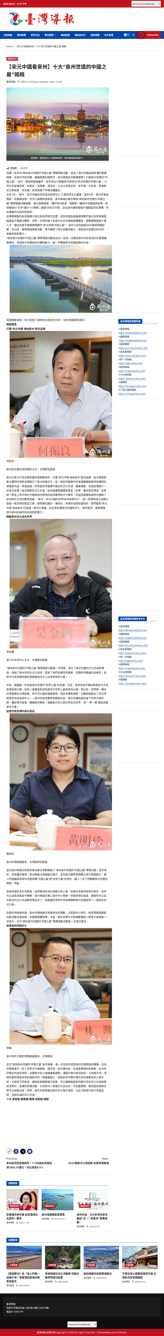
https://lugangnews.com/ (131, 370)
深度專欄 (94, 35)
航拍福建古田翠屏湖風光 (98, 1273)
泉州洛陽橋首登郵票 (53, 1214)
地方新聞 (108, 35)
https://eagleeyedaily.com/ (132, 340)
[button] (133, 35)
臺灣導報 (10, 81)
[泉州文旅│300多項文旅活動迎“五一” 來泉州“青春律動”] (93, 1199)
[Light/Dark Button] (127, 34)
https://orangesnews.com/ (132, 385)
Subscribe (152, 34)
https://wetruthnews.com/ (132, 355)
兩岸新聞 (21, 35)
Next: (88, 1161)
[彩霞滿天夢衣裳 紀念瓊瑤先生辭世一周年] (22, 1199)
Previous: (29, 1163)
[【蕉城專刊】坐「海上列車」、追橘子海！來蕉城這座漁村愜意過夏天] (24, 1257)
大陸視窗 (7, 35)
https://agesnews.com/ (130, 363)
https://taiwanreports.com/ (132, 332)
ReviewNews (104, 1332)
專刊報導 (49, 35)
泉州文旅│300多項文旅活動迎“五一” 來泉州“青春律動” (92, 1218)
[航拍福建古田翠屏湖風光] (101, 1257)
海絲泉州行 (80, 35)
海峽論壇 (65, 35)
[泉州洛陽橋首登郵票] (58, 1199)
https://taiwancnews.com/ (132, 378)
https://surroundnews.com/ (133, 347)
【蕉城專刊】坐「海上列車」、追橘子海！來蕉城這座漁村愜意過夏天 (23, 1277)
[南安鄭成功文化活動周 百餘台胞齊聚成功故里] (62, 1257)
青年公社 (35, 35)
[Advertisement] (57, 1123)
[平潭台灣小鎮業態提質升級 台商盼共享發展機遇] (140, 1257)
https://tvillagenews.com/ (132, 393)
